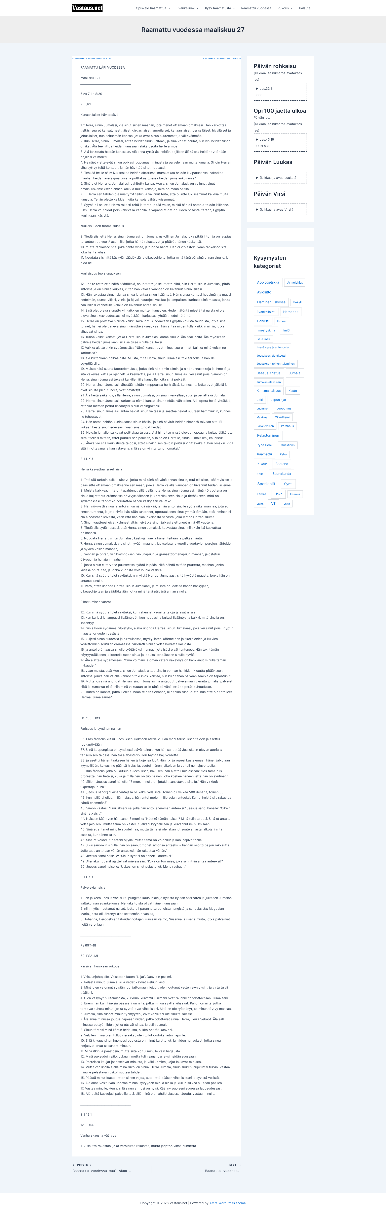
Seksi (260, 474)
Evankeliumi (186, 8)
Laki (260, 400)
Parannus (287, 426)
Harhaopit (291, 312)
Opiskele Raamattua (151, 8)
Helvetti (263, 321)
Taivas (261, 494)
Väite (286, 503)
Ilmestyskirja (266, 330)
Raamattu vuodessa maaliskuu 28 (222, 59)
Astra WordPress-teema (227, 1203)
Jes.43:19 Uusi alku (265, 142)
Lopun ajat (278, 400)
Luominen (263, 408)
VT (273, 504)
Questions (288, 445)
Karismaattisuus (269, 391)
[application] (168, 8)
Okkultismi (282, 417)
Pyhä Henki (265, 445)
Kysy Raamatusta (218, 8)
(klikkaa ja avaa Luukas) (278, 178)
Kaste (292, 391)
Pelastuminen (268, 435)
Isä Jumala (264, 339)
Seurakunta (281, 473)
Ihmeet (281, 321)
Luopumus (284, 408)
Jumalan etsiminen (269, 382)
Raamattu (264, 454)
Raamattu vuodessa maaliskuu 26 (91, 59)
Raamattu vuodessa (256, 8)
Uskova (295, 494)
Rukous (283, 8)
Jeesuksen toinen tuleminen (276, 363)
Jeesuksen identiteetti (271, 355)
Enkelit (297, 302)
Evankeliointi (266, 312)
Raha (283, 454)
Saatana (281, 464)
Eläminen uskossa (271, 302)
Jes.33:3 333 (264, 91)
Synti (288, 484)
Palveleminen (265, 426)
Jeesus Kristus (268, 373)
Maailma (262, 417)
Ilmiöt (286, 330)
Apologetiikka (268, 282)
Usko (278, 494)
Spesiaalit (266, 483)
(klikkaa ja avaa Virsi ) (276, 209)
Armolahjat (295, 282)
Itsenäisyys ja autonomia (273, 347)
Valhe (260, 503)
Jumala (295, 373)
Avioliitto (264, 292)
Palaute (304, 8)
